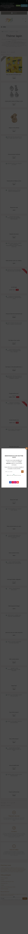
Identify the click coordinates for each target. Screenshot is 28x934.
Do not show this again (14, 485)
